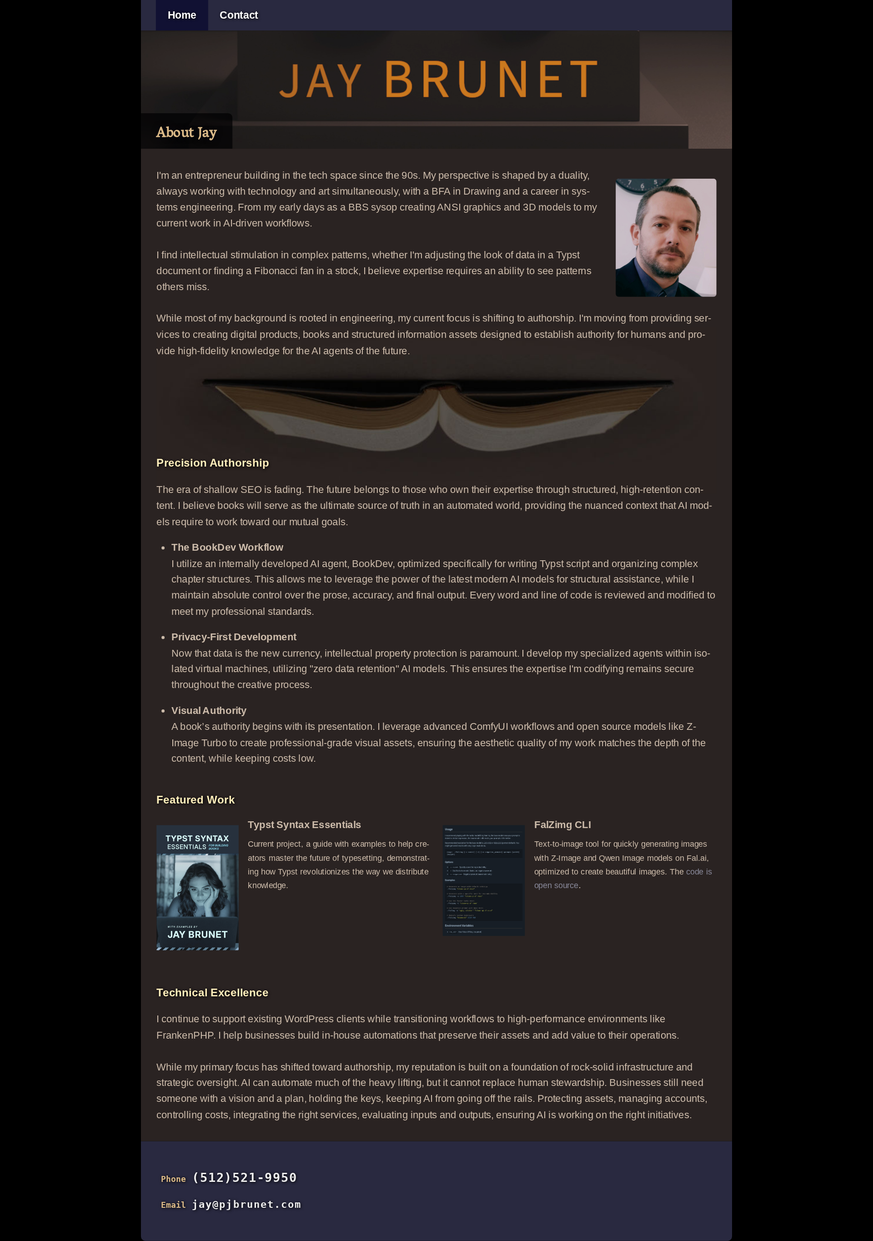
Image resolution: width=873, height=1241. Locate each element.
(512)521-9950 (244, 1177)
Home (182, 15)
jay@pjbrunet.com (246, 1204)
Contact (239, 15)
